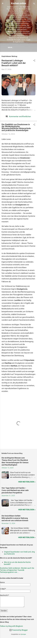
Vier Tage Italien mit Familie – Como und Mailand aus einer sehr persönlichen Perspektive (15, 490)
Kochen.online (18, 3)
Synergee (23, 634)
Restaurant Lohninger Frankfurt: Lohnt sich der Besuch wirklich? (14, 63)
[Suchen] (34, 4)
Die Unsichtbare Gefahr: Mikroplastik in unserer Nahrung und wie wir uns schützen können (15, 518)
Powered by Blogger (20, 630)
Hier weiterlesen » (26, 482)
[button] (34, 60)
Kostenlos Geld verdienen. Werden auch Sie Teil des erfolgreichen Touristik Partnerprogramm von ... (17, 570)
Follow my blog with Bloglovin (11, 626)
